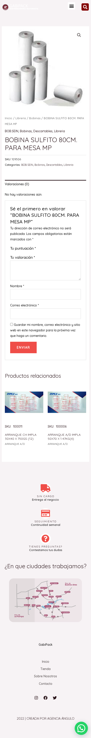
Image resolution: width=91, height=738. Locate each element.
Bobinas (34, 118)
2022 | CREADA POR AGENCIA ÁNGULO (45, 718)
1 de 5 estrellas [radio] (39, 249)
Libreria (20, 118)
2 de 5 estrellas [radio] (44, 249)
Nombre (17, 286)
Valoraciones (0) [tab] (17, 184)
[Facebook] (45, 698)
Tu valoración (22, 257)
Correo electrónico (24, 305)
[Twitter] (55, 698)
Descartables (43, 131)
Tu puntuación (23, 248)
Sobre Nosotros (45, 676)
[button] (71, 5)
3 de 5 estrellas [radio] (49, 249)
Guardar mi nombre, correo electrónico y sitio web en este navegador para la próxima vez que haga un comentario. (45, 330)
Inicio (8, 118)
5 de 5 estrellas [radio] (58, 249)
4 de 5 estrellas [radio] (53, 249)
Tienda (45, 669)
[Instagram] (36, 698)
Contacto (45, 684)
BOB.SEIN (11, 131)
